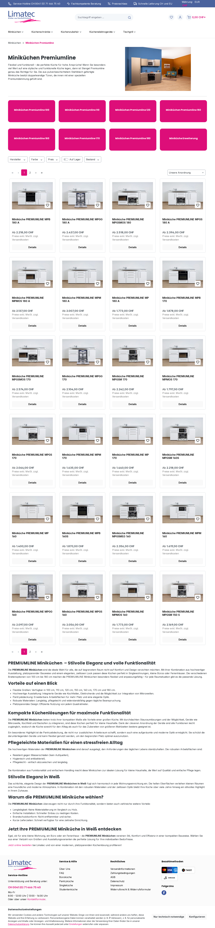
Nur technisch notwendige (169, 916)
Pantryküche (66, 881)
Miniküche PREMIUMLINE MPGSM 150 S (178, 613)
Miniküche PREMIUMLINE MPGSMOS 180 (128, 221)
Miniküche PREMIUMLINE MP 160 (30, 535)
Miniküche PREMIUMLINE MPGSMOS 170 (28, 378)
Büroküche (65, 877)
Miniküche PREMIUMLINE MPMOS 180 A (28, 299)
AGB (112, 877)
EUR (197, 1)
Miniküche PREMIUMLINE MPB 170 (181, 299)
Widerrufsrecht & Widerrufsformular (130, 889)
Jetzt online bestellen (20, 845)
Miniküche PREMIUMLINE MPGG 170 (82, 378)
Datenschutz (117, 881)
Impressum (116, 885)
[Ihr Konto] (180, 17)
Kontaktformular (36, 899)
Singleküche (66, 885)
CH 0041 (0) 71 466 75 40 (24, 887)
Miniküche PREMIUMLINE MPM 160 (181, 535)
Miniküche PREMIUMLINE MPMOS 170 (178, 378)
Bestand (91, 159)
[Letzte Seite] (42, 172)
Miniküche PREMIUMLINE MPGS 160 (82, 613)
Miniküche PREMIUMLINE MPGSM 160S (178, 456)
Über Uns (64, 868)
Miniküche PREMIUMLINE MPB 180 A (31, 221)
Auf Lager (75, 159)
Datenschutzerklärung (18, 924)
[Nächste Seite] (36, 172)
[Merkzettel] (171, 17)
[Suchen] (129, 17)
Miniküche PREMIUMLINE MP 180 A (130, 299)
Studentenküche (68, 889)
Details (32, 247)
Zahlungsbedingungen (122, 873)
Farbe (35, 159)
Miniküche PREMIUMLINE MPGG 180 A (82, 221)
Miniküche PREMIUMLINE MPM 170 (81, 456)
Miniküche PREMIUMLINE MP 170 (130, 456)
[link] (164, 892)
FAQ (61, 873)
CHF (184, 5)
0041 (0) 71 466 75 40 (47, 3)
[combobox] (100, 17)
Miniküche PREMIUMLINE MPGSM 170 (128, 378)
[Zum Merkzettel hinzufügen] (47, 205)
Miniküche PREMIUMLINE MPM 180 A (81, 299)
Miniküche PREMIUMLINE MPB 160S (81, 535)
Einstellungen (75, 924)
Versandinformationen (122, 868)
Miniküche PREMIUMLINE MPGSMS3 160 (128, 535)
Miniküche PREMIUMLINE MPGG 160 (32, 613)
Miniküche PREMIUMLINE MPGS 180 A (182, 221)
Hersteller (16, 159)
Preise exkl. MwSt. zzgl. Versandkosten (25, 238)
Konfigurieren (197, 916)
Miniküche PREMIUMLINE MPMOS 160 (128, 613)
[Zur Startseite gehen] (24, 17)
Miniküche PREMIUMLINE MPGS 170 (32, 456)
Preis (51, 159)
